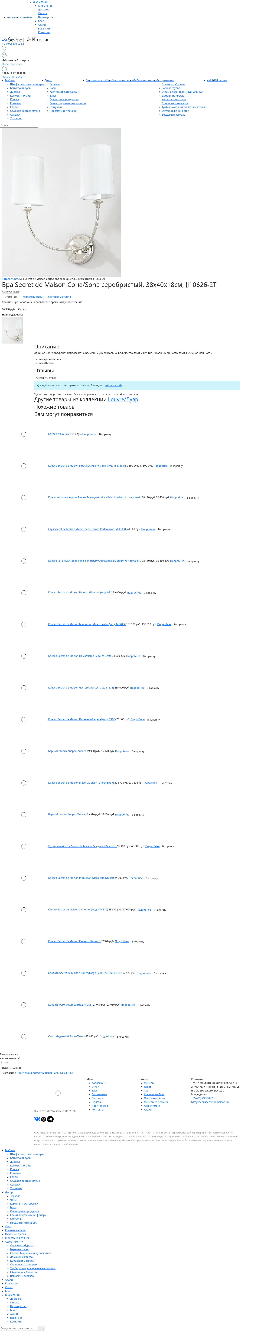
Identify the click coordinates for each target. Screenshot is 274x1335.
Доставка (43, 9)
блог (30, 17)
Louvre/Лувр (123, 399)
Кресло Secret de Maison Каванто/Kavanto (74, 941)
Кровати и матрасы (174, 99)
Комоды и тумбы (20, 95)
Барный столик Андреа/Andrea (67, 751)
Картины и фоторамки (64, 92)
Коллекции (98, 1083)
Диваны (15, 92)
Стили (95, 1086)
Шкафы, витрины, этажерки (27, 84)
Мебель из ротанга (145, 80)
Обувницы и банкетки (175, 111)
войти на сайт (113, 385)
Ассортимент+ (165, 80)
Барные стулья (171, 88)
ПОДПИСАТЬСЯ (11, 1068)
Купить (22, 309)
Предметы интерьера (63, 111)
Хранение (16, 118)
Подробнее (89, 434)
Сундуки (15, 114)
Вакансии (44, 28)
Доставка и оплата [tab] (59, 297)
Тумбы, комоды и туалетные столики (184, 107)
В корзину (105, 434)
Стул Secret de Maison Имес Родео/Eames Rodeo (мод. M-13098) (87, 529)
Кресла (14, 99)
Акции (42, 24)
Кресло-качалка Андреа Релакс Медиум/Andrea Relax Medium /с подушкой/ (95, 497)
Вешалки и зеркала (173, 114)
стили (23, 17)
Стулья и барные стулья (25, 111)
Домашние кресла (173, 95)
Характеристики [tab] (32, 297)
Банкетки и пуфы (20, 88)
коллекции (13, 17)
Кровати (15, 103)
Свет (147, 1090)
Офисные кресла (122, 80)
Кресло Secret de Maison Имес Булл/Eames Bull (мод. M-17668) (86, 466)
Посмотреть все (12, 64)
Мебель (10, 80)
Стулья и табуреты (173, 84)
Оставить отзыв (46, 378)
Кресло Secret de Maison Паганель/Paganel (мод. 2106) (82, 719)
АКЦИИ (211, 80)
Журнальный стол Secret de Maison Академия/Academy (82, 846)
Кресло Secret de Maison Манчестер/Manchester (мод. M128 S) (87, 624)
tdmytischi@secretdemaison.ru (210, 1102)
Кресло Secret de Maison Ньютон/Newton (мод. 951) (80, 592)
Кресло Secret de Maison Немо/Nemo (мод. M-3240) (80, 656)
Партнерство (46, 17)
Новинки (221, 80)
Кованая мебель (101, 80)
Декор (48, 80)
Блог (41, 21)
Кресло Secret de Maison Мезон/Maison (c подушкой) (81, 783)
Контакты (44, 32)
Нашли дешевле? (12, 314)
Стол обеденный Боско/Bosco (67, 1036)
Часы (53, 88)
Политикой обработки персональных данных (45, 1073)
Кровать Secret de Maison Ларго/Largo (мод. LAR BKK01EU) (84, 973)
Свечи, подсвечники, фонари (68, 103)
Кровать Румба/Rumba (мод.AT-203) (70, 1005)
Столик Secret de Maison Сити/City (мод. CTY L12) (78, 909)
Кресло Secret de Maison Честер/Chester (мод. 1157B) (81, 687)
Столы (14, 107)
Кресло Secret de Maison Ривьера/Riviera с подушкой (81, 878)
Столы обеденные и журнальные (182, 92)
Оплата (42, 13)
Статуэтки (56, 107)
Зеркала (55, 84)
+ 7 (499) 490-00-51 (13, 43)
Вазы (53, 95)
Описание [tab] (11, 297)
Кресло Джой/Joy (59, 434)
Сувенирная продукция (64, 99)
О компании (40, 2)
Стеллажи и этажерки (175, 103)
